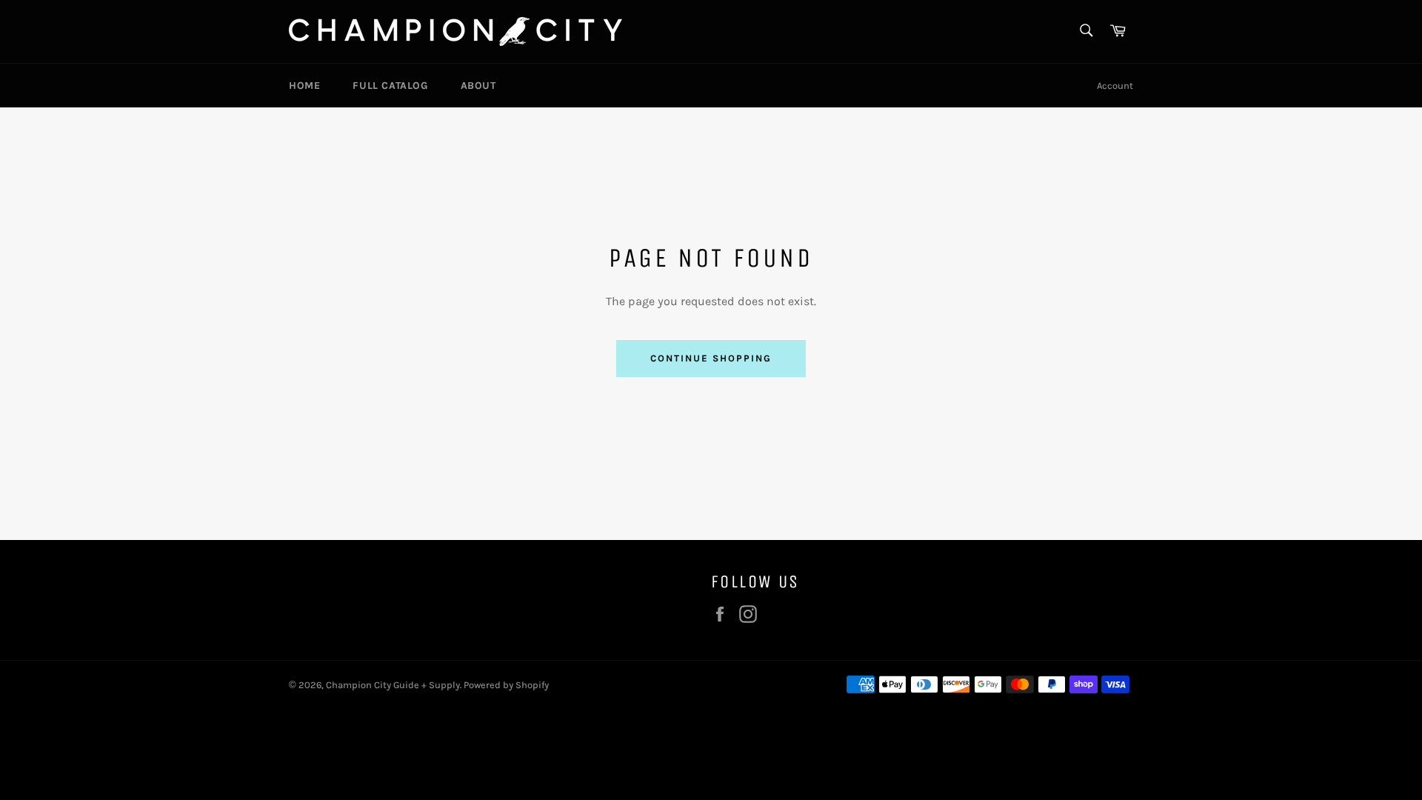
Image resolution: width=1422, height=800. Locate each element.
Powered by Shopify (506, 684)
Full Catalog (390, 85)
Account (1115, 85)
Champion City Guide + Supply (393, 684)
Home (304, 85)
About (478, 85)
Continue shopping (710, 358)
